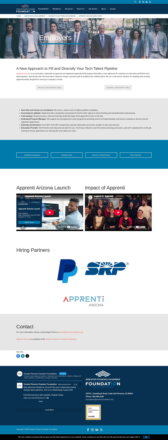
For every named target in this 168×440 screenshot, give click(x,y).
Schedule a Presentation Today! (118, 87)
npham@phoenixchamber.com (70, 332)
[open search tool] (135, 2)
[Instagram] (143, 2)
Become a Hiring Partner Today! (49, 87)
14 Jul (75, 384)
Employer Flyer (66, 155)
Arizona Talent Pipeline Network (62, 16)
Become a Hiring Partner (101, 155)
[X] (150, 2)
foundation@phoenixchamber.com (99, 399)
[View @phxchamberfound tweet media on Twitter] (47, 397)
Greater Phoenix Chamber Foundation (61, 339)
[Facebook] (140, 2)
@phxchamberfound (64, 384)
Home (19, 16)
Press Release (136, 155)
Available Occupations (32, 155)
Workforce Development (34, 16)
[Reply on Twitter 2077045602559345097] (25, 401)
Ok (146, 437)
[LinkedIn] (146, 2)
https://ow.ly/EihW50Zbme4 (35, 398)
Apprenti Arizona (23, 74)
